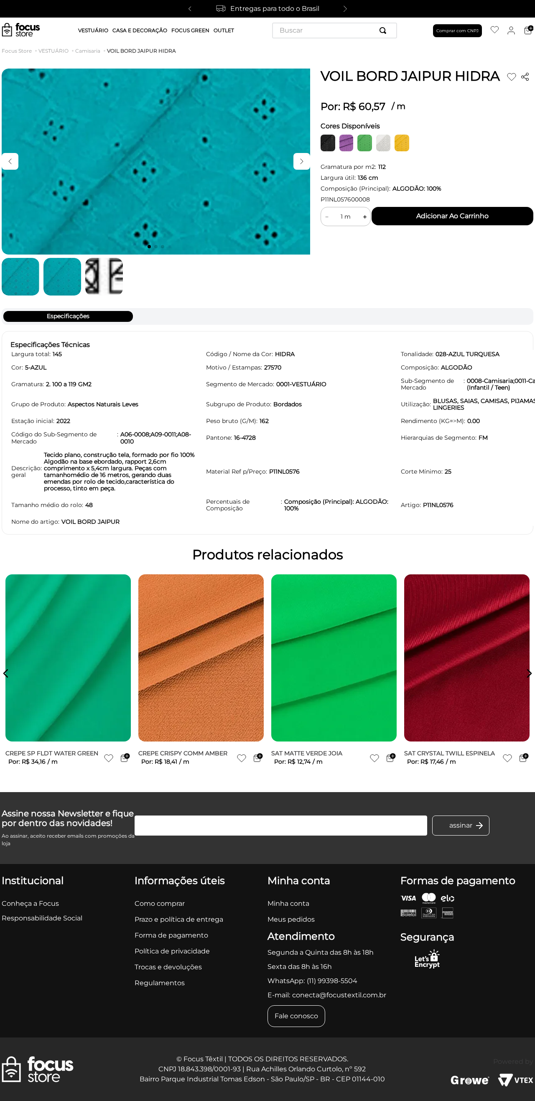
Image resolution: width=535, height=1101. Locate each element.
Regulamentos (160, 983)
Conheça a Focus (30, 903)
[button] (6, 673)
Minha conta (288, 903)
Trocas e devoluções (168, 967)
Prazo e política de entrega (179, 919)
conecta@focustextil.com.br (339, 995)
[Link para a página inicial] (18, 51)
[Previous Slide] (190, 9)
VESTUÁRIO (53, 51)
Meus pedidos (291, 919)
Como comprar (160, 903)
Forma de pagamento (171, 935)
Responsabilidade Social (42, 918)
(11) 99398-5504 (332, 981)
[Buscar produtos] (385, 30)
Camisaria (87, 51)
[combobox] (334, 30)
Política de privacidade (172, 951)
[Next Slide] (345, 9)
